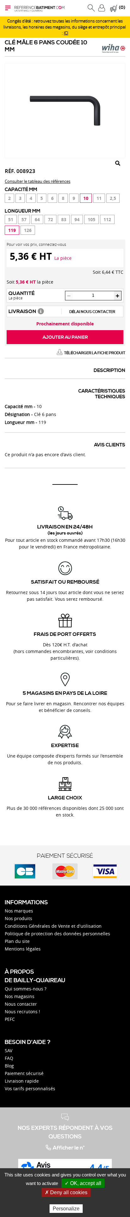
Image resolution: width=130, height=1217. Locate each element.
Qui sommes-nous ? (25, 989)
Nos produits (18, 918)
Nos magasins (19, 996)
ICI (66, 33)
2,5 (113, 198)
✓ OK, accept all (83, 1183)
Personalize (66, 1208)
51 (10, 219)
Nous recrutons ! (22, 1012)
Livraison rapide (22, 1081)
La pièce (63, 258)
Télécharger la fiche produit (94, 353)
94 (77, 219)
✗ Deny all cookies (66, 1192)
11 (99, 198)
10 (85, 198)
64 (37, 219)
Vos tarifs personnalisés (30, 1089)
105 (91, 219)
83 (63, 219)
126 (28, 230)
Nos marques (19, 911)
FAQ (9, 1058)
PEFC (10, 1019)
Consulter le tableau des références (37, 181)
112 (107, 219)
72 (50, 219)
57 (24, 219)
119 (12, 230)
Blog (9, 1066)
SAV (8, 1050)
